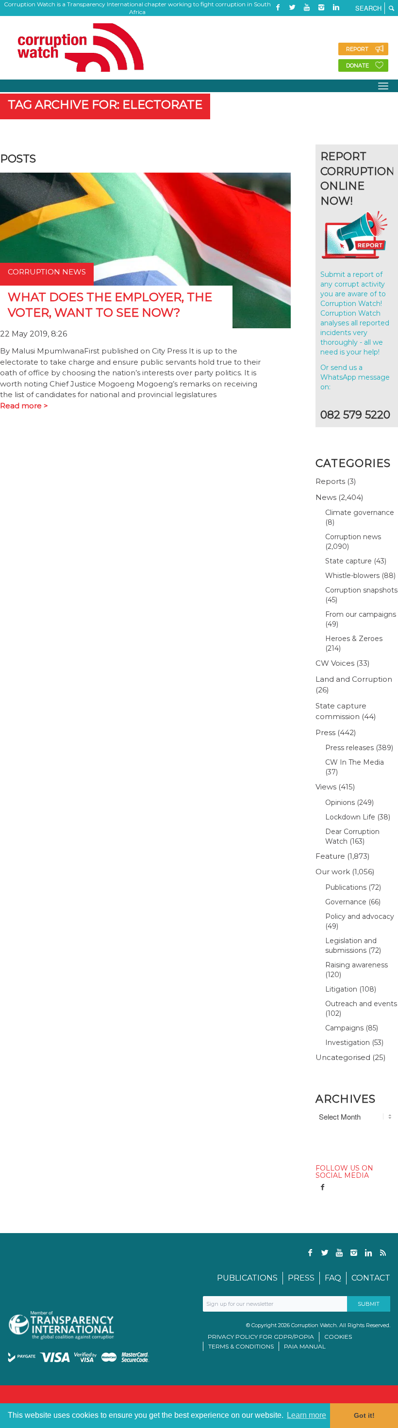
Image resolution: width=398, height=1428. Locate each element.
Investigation (347, 1042)
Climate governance (359, 512)
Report (357, 49)
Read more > (24, 405)
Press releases (349, 747)
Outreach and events (361, 1003)
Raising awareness (356, 965)
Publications (345, 887)
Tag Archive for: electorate (105, 104)
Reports (330, 481)
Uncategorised (342, 1057)
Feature (330, 856)
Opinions (340, 802)
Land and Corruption (353, 679)
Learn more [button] (306, 1415)
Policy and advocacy (359, 916)
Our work (332, 871)
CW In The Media (354, 762)
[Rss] (277, 22)
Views (325, 786)
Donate (357, 65)
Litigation (341, 989)
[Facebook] (277, 7)
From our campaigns (360, 614)
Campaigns (344, 1028)
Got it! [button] (364, 1415)
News (325, 497)
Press (325, 732)
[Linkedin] (336, 7)
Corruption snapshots (361, 590)
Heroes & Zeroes (353, 638)
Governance (345, 902)
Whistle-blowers (352, 575)
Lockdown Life (350, 817)
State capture (348, 561)
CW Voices (334, 663)
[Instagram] (321, 7)
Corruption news (353, 536)
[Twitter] (292, 7)
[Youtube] (306, 7)
